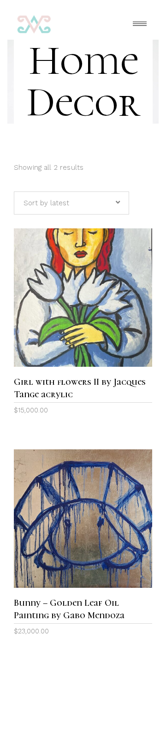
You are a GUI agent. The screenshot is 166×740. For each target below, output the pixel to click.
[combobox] (71, 203)
